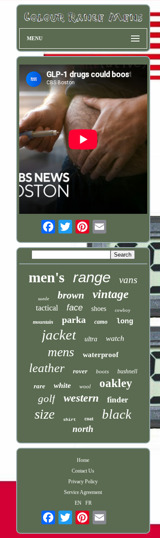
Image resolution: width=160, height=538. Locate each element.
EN (78, 503)
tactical (47, 307)
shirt (69, 419)
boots (102, 371)
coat (88, 419)
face (75, 307)
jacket (59, 335)
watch (115, 338)
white (62, 385)
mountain (43, 322)
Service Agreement (83, 492)
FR (88, 503)
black (116, 414)
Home (83, 460)
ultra (90, 339)
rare (39, 386)
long (124, 321)
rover (80, 371)
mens (61, 352)
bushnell (127, 371)
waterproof (101, 355)
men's (46, 277)
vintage (110, 294)
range (92, 277)
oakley (115, 383)
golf (46, 398)
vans (128, 280)
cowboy (123, 310)
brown (71, 295)
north (83, 429)
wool (85, 386)
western (81, 398)
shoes (98, 308)
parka (74, 319)
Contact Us (83, 471)
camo (101, 322)
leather (46, 368)
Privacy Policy (83, 482)
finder (117, 399)
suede (43, 298)
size (45, 414)
